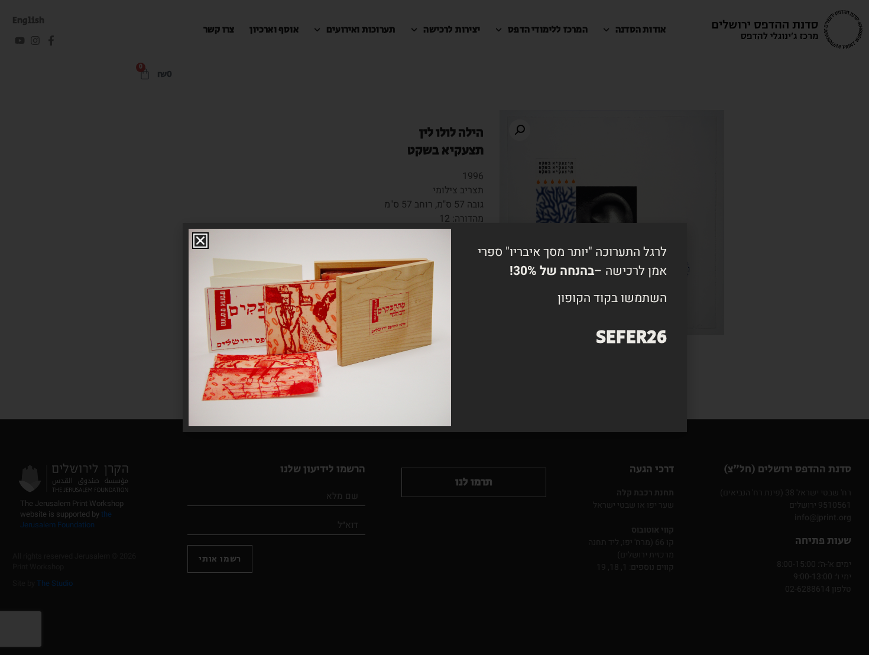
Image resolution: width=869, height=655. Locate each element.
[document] (434, 327)
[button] (200, 241)
